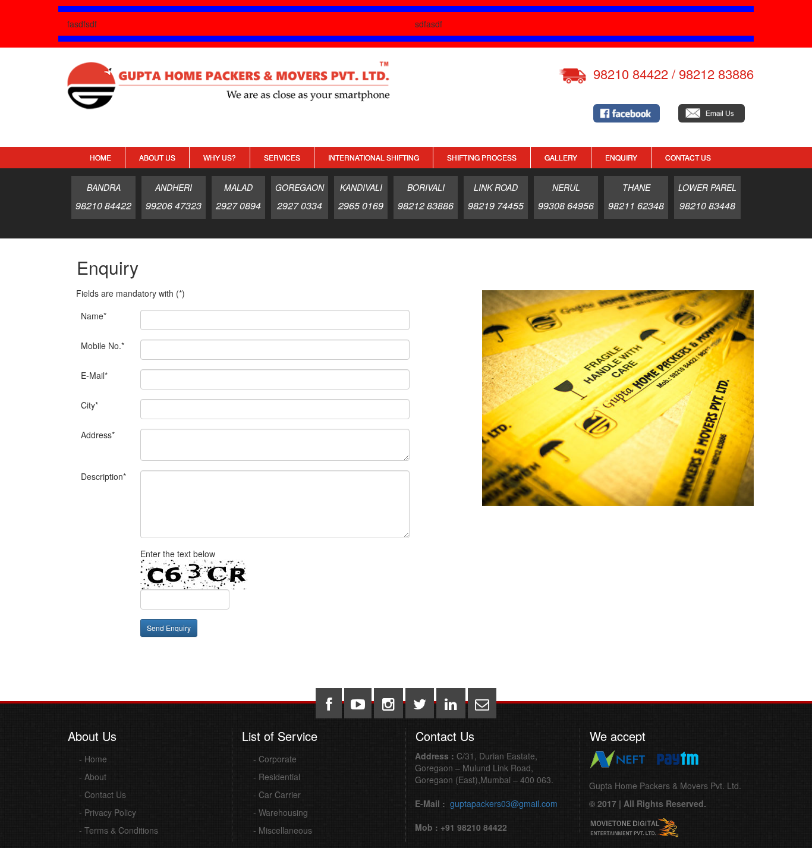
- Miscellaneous (282, 830)
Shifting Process (482, 157)
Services (282, 157)
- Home (93, 759)
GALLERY (561, 157)
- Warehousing (280, 812)
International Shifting (373, 157)
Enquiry (621, 157)
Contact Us (688, 157)
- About (92, 777)
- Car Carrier (277, 794)
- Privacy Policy (107, 812)
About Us (157, 157)
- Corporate (275, 759)
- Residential (276, 777)
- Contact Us (102, 794)
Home (100, 157)
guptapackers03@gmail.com (503, 803)
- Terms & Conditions (118, 830)
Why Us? (219, 157)
